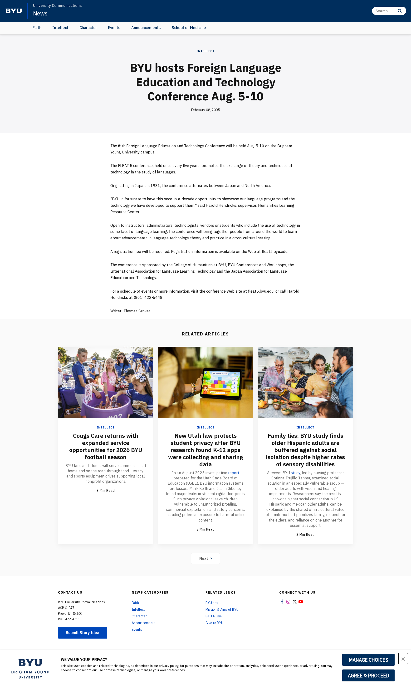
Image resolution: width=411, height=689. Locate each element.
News (40, 13)
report (233, 472)
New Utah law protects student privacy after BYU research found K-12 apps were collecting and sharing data (205, 450)
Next (203, 558)
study (295, 472)
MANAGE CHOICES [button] (368, 659)
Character (88, 27)
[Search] (400, 11)
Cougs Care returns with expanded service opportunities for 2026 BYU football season (105, 446)
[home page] (13, 11)
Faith (37, 27)
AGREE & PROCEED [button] (368, 675)
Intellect (60, 27)
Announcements (146, 27)
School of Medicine (189, 27)
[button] (403, 658)
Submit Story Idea (82, 632)
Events (114, 27)
